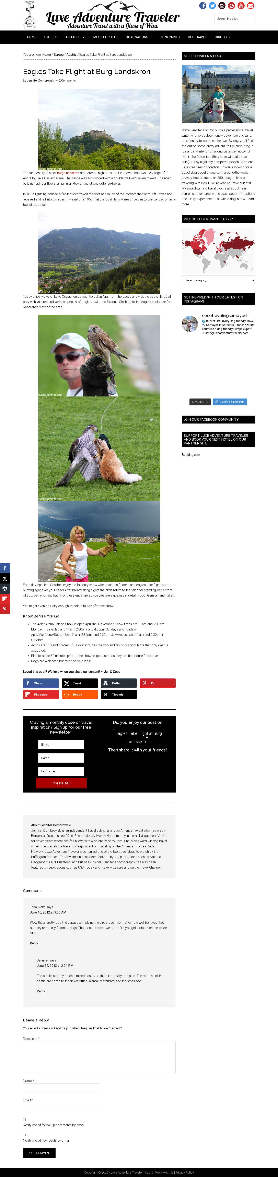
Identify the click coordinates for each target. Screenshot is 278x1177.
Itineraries (170, 37)
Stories (50, 37)
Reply (34, 943)
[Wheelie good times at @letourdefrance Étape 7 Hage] (227, 379)
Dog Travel (197, 37)
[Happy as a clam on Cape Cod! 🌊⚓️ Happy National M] (209, 344)
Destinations (137, 37)
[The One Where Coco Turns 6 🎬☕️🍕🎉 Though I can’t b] (209, 379)
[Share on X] (5, 578)
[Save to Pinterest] (5, 609)
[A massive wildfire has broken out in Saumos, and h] (227, 367)
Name (28, 1081)
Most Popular (105, 37)
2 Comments (67, 80)
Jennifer (43, 960)
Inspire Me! (61, 783)
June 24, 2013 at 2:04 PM (55, 966)
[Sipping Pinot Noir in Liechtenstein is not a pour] (190, 344)
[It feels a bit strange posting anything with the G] (209, 367)
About (149, 1172)
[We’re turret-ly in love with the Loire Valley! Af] (246, 367)
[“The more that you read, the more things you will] (246, 344)
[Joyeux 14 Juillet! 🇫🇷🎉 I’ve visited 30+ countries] (190, 379)
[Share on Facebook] (5, 568)
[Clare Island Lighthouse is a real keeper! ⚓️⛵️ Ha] (190, 356)
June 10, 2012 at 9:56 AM (48, 912)
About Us (73, 37)
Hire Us (221, 37)
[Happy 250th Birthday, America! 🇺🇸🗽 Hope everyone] (227, 390)
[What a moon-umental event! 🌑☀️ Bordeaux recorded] (227, 344)
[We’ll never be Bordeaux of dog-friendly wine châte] (246, 356)
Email (28, 1100)
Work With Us (164, 1172)
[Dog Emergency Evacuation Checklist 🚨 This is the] (190, 367)
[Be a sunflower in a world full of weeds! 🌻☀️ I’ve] (227, 356)
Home (31, 37)
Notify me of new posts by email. (46, 1140)
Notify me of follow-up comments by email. (54, 1125)
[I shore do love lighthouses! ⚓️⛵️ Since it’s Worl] (209, 356)
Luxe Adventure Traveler (109, 15)
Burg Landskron (68, 173)
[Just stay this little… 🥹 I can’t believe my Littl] (246, 390)
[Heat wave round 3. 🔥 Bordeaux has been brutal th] (190, 390)
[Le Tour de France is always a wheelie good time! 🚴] (209, 390)
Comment (31, 1038)
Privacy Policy (185, 1172)
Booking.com (191, 455)
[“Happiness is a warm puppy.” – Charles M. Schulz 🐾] (246, 379)
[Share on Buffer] (5, 589)
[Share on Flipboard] (5, 599)
